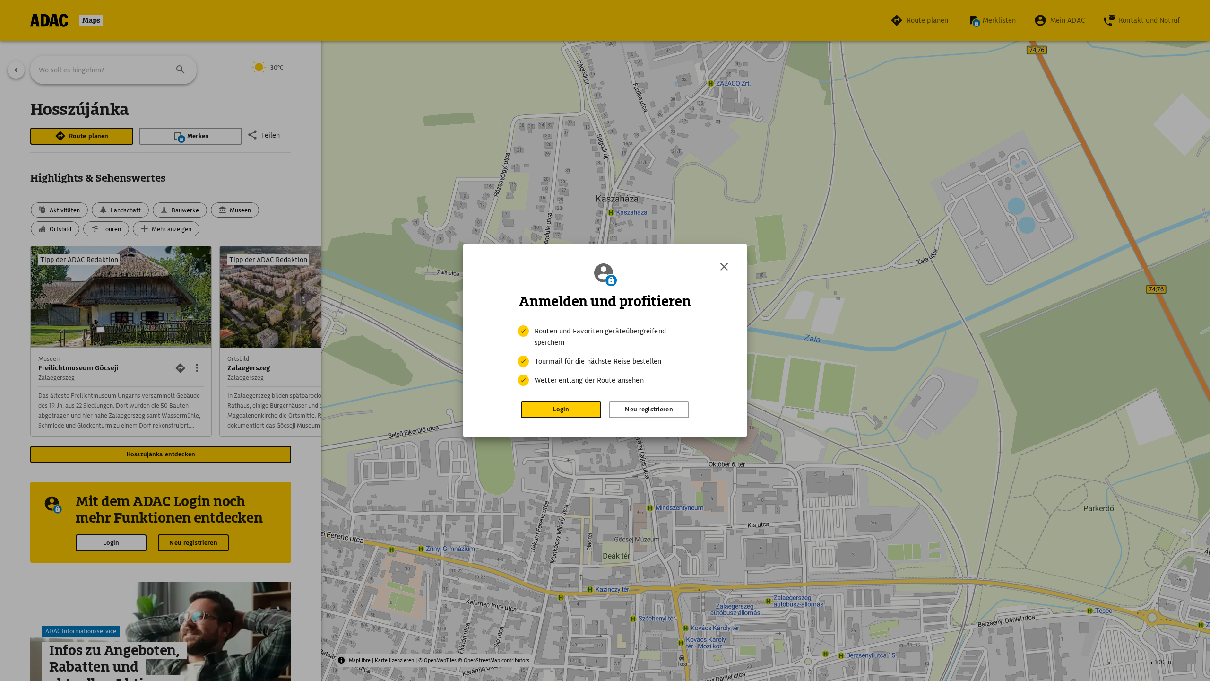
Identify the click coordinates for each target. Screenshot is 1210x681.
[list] (605, 355)
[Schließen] (724, 266)
